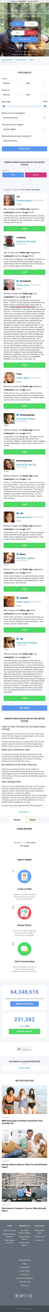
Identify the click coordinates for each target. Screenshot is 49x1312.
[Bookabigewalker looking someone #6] (9, 464)
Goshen (19, 602)
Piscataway (21, 241)
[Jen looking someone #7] (9, 517)
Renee (23, 554)
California (31, 419)
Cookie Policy (24, 1271)
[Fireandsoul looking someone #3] (9, 284)
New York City (21, 464)
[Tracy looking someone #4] (9, 377)
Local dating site (7, 60)
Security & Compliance (24, 1278)
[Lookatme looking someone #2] (9, 241)
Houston (19, 285)
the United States (20, 60)
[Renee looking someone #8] (9, 558)
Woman (31, 24)
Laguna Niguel (22, 643)
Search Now (24, 149)
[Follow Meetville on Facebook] (17, 1296)
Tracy (19, 374)
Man (18, 24)
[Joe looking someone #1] (9, 200)
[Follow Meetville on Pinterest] (30, 1296)
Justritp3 (24, 598)
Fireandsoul (25, 281)
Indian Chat (39, 1240)
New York (32, 464)
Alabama (31, 558)
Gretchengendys (27, 415)
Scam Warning (24, 1282)
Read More (23, 812)
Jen (21, 513)
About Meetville (25, 1260)
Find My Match (24, 1031)
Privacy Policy (24, 1267)
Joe (18, 196)
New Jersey (31, 241)
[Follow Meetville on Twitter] (21, 1296)
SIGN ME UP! (24, 39)
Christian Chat (39, 1236)
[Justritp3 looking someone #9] (9, 601)
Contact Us (24, 1285)
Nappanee (20, 517)
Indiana (29, 517)
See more (24, 708)
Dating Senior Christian (9, 62)
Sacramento (21, 419)
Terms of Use (24, 1274)
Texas (26, 285)
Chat (24, 228)
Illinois (26, 378)
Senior (31, 60)
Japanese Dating (9, 1230)
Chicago (19, 378)
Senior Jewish (24, 1068)
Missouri (28, 200)
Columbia (20, 200)
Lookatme (21, 237)
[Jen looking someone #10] (9, 642)
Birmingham (21, 558)
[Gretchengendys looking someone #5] (9, 418)
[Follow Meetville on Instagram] (26, 1296)
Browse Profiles (24, 1004)
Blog (24, 1264)
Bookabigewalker (24, 461)
